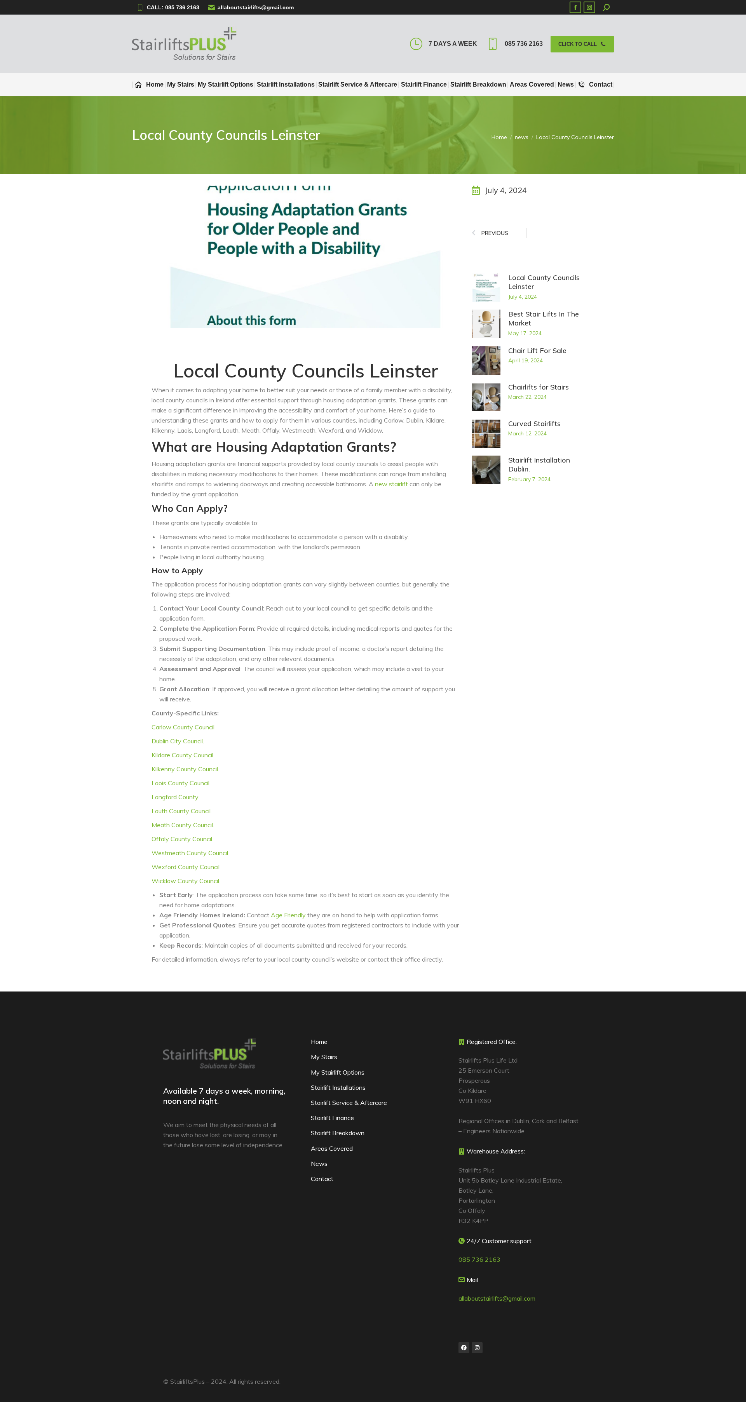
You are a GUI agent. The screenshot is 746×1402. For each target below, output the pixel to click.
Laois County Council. (181, 783)
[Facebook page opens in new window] (575, 7)
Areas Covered (332, 1148)
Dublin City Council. (178, 741)
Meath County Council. (183, 825)
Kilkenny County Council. (185, 769)
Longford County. (175, 797)
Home (319, 1041)
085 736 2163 (524, 43)
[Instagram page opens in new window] (589, 7)
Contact (322, 1179)
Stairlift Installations (338, 1087)
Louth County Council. (182, 811)
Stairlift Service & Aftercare (349, 1102)
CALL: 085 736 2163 (173, 7)
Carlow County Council (183, 727)
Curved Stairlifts (534, 423)
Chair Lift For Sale (537, 350)
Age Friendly (288, 915)
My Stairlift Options (337, 1072)
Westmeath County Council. (190, 853)
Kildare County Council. (183, 755)
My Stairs (324, 1057)
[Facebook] (463, 1347)
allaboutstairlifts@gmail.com (256, 7)
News (319, 1163)
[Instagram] (477, 1347)
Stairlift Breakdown (337, 1133)
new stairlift (391, 484)
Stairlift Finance (332, 1118)
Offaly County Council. (182, 839)
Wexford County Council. (186, 867)
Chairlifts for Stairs (538, 387)
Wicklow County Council (185, 881)
